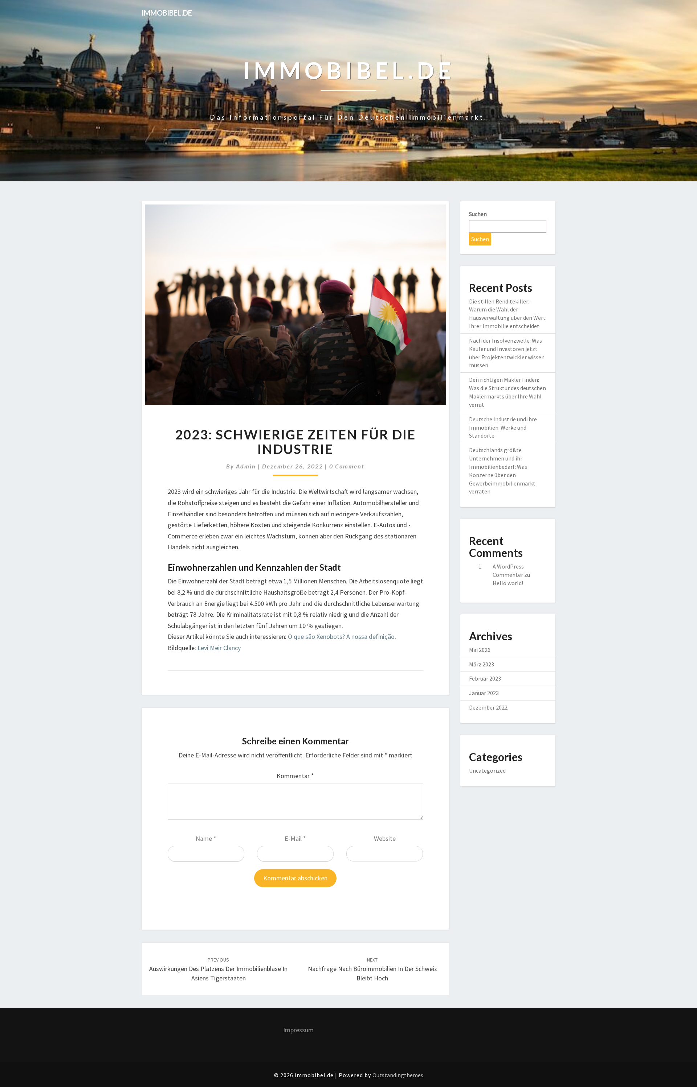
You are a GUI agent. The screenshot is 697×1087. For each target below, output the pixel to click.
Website (385, 838)
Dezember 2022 (488, 707)
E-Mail (295, 838)
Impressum (298, 1030)
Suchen (478, 214)
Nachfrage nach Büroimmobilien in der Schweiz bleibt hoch (372, 969)
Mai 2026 (479, 649)
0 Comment (346, 466)
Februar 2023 (485, 678)
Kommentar (295, 776)
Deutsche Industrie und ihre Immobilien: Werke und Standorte (503, 427)
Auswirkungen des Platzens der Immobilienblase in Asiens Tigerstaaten (218, 969)
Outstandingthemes (397, 1075)
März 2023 (481, 664)
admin (246, 466)
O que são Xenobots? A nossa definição (341, 636)
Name (206, 838)
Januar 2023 (484, 693)
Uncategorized (487, 770)
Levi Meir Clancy (219, 648)
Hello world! (508, 583)
